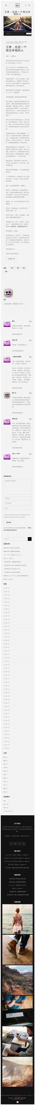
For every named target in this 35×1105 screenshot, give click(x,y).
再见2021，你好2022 (8, 579)
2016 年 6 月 (6, 696)
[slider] (28, 32)
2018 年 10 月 (7, 633)
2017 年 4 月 (6, 675)
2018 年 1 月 (6, 654)
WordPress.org (8, 811)
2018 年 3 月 (6, 647)
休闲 (12, 268)
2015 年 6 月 (6, 703)
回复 (30, 321)
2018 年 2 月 (6, 650)
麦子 (12, 43)
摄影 (20, 42)
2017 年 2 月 (6, 682)
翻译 (5, 778)
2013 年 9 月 (6, 727)
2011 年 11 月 (7, 744)
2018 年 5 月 (6, 643)
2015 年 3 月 (6, 706)
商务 (5, 757)
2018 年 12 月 (7, 629)
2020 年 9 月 (7, 608)
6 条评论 (16, 43)
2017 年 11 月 (7, 661)
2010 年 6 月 (6, 748)
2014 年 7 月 (6, 713)
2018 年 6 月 (6, 640)
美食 (5, 774)
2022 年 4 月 (6, 598)
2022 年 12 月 (7, 595)
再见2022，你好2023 (8, 558)
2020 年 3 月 (6, 612)
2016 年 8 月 (6, 692)
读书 (24, 268)
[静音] (25, 33)
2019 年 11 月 (7, 622)
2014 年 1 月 (6, 720)
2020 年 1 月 (6, 615)
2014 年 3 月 (6, 716)
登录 (5, 800)
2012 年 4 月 (6, 741)
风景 (5, 791)
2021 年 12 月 (7, 605)
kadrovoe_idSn (9, 861)
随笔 (5, 788)
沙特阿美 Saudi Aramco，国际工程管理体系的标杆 (16, 575)
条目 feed (6, 804)
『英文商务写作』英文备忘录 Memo (12, 568)
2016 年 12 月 (7, 689)
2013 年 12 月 (7, 723)
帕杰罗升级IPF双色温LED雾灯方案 (12, 547)
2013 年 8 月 (6, 730)
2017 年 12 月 (7, 657)
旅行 (23, 42)
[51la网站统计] (17, 1102)
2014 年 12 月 (7, 710)
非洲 (6, 271)
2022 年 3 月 (6, 602)
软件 (5, 785)
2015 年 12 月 (7, 699)
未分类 (5, 767)
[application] (17, 33)
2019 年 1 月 (6, 626)
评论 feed (6, 807)
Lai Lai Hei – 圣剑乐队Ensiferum (12, 554)
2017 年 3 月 (6, 678)
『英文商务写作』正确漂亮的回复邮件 (12, 561)
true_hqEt (9, 854)
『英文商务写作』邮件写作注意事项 (12, 572)
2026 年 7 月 (6, 588)
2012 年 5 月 (6, 737)
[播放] (5, 33)
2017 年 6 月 (6, 668)
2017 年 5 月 (6, 671)
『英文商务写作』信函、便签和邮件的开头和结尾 (15, 565)
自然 (5, 781)
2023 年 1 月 (6, 591)
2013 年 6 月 (6, 734)
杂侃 (26, 42)
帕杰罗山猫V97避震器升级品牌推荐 (12, 551)
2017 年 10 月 (7, 664)
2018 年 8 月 (6, 636)
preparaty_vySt (9, 858)
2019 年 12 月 (7, 619)
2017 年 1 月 (6, 685)
